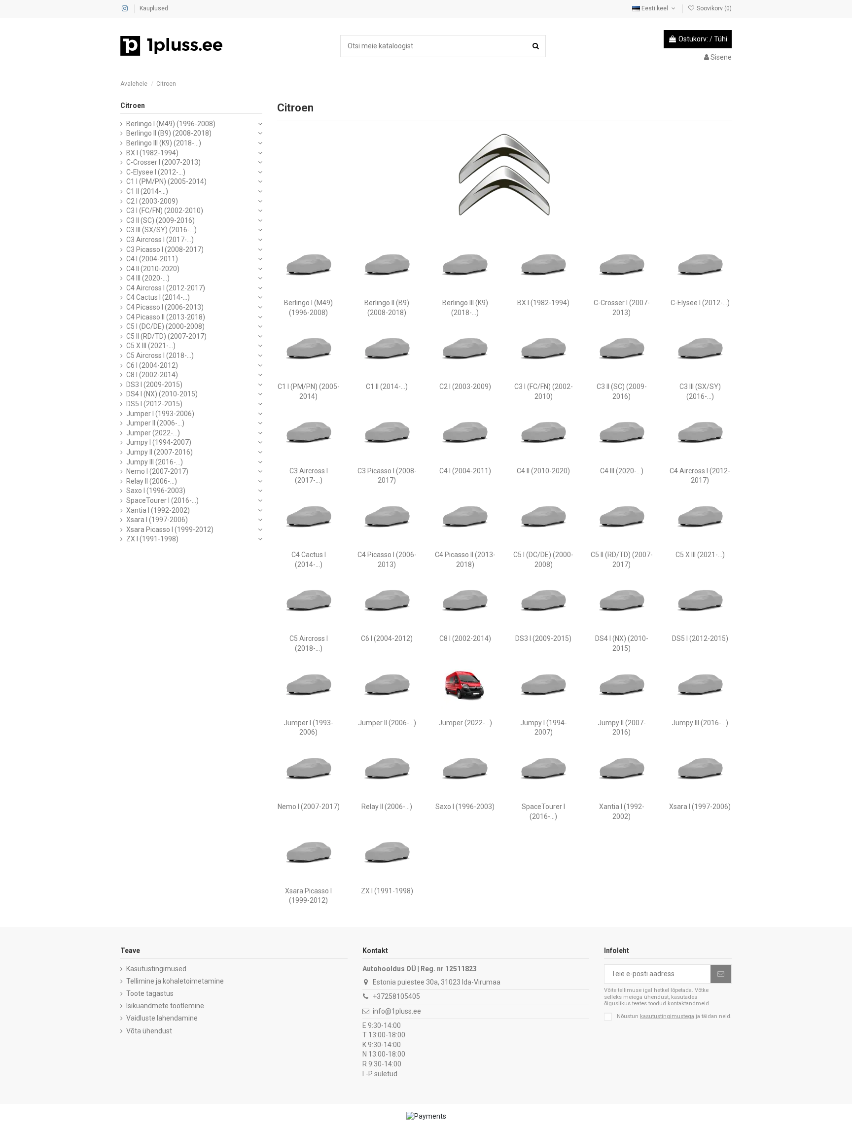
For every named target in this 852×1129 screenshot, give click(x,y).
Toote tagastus (150, 993)
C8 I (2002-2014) (465, 638)
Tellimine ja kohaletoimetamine (175, 981)
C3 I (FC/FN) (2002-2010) (164, 210)
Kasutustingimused (156, 969)
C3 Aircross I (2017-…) (160, 240)
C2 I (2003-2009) (465, 386)
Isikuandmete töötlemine (165, 1006)
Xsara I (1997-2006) (700, 807)
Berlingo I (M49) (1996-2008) (170, 124)
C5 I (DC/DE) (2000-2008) (165, 326)
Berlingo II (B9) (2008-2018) (169, 133)
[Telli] (720, 974)
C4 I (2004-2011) (465, 471)
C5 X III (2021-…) (700, 555)
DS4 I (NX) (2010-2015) (162, 394)
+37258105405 (396, 996)
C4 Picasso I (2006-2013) (165, 307)
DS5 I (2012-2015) (700, 638)
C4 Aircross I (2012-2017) (165, 288)
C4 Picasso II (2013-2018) (165, 317)
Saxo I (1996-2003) (465, 807)
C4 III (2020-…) (621, 471)
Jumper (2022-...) (465, 723)
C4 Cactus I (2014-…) (158, 297)
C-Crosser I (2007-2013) (163, 162)
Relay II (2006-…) (386, 807)
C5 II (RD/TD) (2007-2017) (166, 336)
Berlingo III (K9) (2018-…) (163, 143)
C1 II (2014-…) (387, 386)
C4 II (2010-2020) (543, 471)
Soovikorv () (713, 8)
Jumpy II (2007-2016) (159, 452)
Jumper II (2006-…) (387, 723)
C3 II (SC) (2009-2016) (160, 220)
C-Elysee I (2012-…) (700, 303)
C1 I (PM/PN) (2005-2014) (166, 181)
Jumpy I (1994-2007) (158, 442)
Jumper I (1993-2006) (160, 414)
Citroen (132, 105)
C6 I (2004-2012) (387, 638)
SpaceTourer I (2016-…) (162, 500)
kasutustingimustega (667, 1016)
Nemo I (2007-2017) (309, 807)
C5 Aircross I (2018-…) (160, 355)
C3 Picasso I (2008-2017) (165, 249)
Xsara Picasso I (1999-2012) (169, 529)
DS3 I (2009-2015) (543, 638)
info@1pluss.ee (397, 1011)
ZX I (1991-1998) (387, 891)
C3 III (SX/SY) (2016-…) (161, 230)
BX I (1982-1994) (543, 303)
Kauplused (154, 8)
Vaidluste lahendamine (162, 1018)
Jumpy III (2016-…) (700, 723)
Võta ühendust (149, 1031)
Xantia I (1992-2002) (158, 510)
